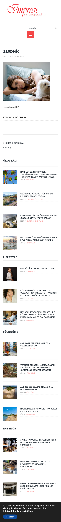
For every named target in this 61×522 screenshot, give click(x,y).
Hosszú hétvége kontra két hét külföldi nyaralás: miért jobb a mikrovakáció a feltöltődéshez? (37, 314)
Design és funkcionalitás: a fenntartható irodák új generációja (35, 464)
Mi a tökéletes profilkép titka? (37, 268)
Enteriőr (31, 199)
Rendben (10, 517)
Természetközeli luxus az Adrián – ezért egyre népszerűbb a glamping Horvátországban (38, 367)
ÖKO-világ (30, 180)
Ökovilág (10, 160)
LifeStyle (10, 257)
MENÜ (30, 34)
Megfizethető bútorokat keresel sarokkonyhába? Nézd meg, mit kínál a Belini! (38, 486)
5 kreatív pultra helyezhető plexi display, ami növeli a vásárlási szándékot (38, 442)
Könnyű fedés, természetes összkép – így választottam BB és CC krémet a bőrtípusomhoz (38, 293)
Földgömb (10, 332)
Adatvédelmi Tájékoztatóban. (18, 511)
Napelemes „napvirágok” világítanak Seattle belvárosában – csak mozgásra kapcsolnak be (38, 174)
